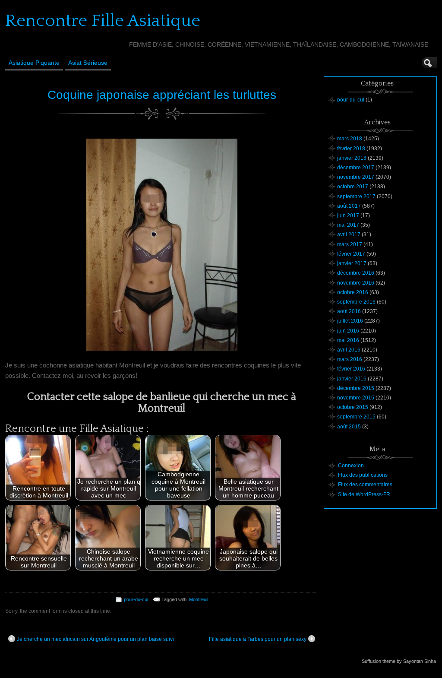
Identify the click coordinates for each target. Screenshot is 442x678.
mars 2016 (349, 359)
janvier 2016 (351, 379)
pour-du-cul (136, 599)
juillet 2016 (350, 321)
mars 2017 (349, 244)
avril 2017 (348, 234)
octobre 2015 (352, 407)
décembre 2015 (355, 388)
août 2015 (349, 427)
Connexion (351, 466)
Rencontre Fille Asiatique (102, 20)
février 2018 (351, 149)
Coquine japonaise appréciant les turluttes (161, 94)
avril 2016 (348, 350)
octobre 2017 (352, 187)
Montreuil (198, 599)
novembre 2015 (355, 398)
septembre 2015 (356, 417)
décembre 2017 (355, 168)
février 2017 (351, 254)
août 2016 (349, 311)
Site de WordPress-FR (364, 494)
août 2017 (349, 206)
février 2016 (351, 369)
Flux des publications (363, 475)
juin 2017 (348, 215)
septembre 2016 (356, 302)
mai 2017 (348, 225)
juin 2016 (348, 331)
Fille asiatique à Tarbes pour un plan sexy (257, 639)
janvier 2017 (351, 263)
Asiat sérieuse (87, 62)
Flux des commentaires (365, 485)
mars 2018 (349, 139)
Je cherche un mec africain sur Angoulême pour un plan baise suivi (95, 639)
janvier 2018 (351, 158)
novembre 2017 (355, 177)
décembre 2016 (355, 273)
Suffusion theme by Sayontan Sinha (399, 661)
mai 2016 (348, 340)
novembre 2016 (355, 283)
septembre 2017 (356, 196)
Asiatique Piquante (34, 62)
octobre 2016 (352, 292)
